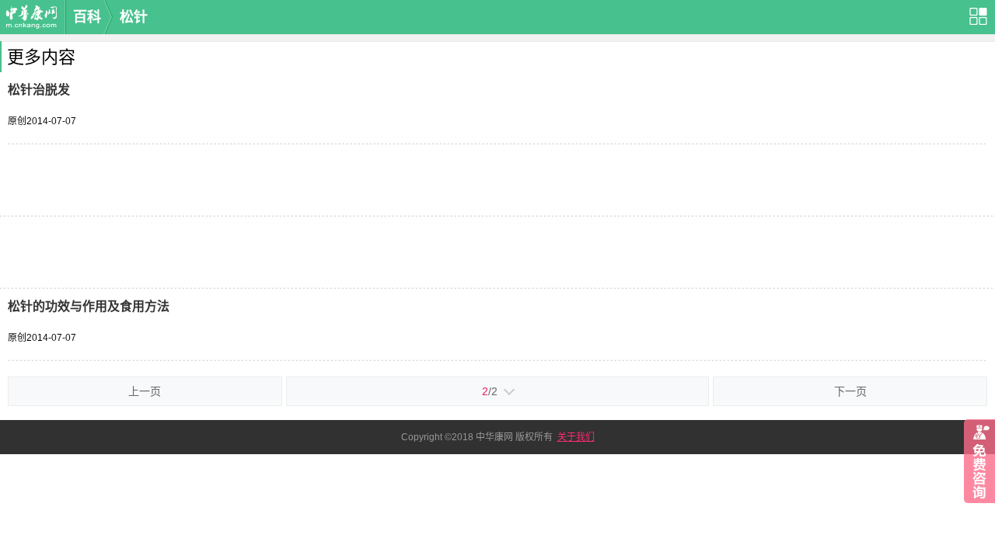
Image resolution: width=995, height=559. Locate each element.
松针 (134, 17)
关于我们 (576, 437)
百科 (87, 17)
